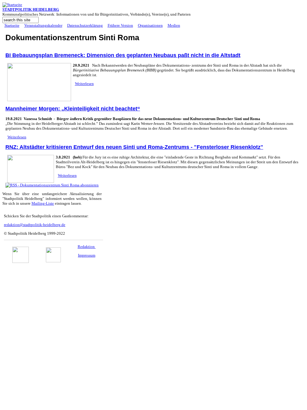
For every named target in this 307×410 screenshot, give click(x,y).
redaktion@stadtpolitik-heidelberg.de (34, 224)
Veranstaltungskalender (43, 25)
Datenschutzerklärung (85, 25)
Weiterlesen (84, 83)
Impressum (86, 255)
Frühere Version (120, 25)
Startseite (11, 25)
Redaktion (87, 246)
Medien (174, 25)
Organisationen (150, 25)
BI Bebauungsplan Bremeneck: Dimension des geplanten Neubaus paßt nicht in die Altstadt (122, 55)
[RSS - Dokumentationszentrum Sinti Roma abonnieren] (52, 185)
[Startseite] (12, 4)
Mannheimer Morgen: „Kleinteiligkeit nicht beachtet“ (72, 109)
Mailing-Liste (42, 203)
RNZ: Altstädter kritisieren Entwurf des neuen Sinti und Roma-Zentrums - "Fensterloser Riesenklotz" (134, 147)
